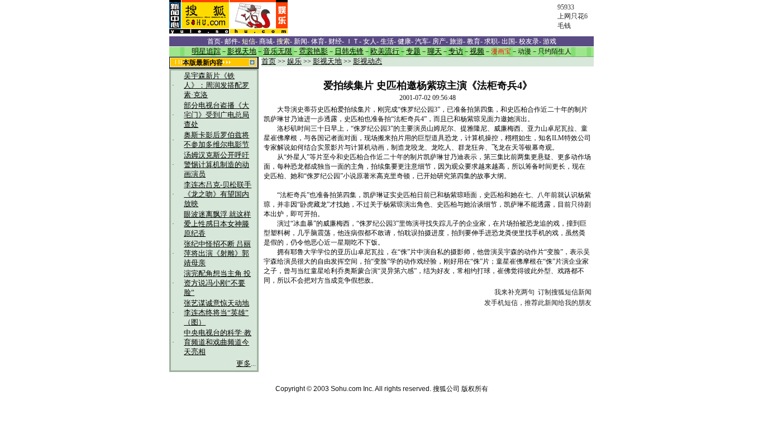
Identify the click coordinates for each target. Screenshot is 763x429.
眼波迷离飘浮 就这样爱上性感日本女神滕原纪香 (217, 224)
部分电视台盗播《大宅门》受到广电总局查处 (216, 115)
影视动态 (367, 61)
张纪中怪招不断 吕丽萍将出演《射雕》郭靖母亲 (217, 253)
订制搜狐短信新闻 (565, 292)
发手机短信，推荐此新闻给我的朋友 (538, 303)
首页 (268, 61)
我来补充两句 (514, 292)
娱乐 (294, 61)
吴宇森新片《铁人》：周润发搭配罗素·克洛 (216, 85)
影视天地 (327, 61)
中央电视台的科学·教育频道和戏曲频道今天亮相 (217, 342)
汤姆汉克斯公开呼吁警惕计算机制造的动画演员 (216, 164)
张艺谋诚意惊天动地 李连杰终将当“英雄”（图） (216, 312)
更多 (243, 364)
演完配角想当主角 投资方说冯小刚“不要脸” (217, 283)
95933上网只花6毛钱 (572, 16)
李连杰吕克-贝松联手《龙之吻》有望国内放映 (217, 194)
